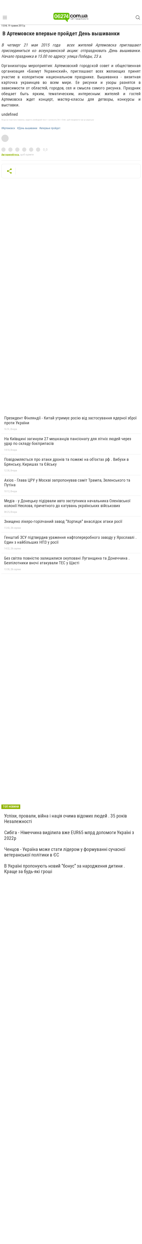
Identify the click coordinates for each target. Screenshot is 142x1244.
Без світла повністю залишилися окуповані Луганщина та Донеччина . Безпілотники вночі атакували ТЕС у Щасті (67, 561)
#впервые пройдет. (50, 128)
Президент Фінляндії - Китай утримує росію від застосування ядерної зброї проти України (70, 420)
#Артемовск (8, 128)
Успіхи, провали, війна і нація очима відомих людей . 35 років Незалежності (65, 818)
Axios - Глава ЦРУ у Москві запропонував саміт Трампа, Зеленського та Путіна (67, 483)
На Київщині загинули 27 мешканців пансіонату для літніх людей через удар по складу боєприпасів (67, 441)
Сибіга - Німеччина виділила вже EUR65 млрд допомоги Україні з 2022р (69, 835)
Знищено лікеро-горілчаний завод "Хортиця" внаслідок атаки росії (63, 521)
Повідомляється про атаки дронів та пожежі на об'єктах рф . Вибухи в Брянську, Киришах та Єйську (66, 462)
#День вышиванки (27, 128)
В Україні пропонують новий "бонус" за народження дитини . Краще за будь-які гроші (64, 868)
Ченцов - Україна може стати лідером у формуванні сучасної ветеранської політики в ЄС (64, 852)
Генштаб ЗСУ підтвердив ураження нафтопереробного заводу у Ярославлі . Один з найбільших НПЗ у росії (70, 540)
